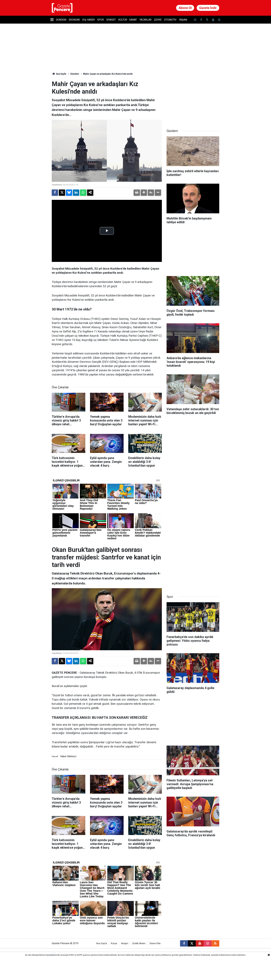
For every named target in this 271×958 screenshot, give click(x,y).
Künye (114, 943)
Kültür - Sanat (127, 19)
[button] (144, 192)
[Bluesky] (69, 192)
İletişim (124, 943)
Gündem (61, 19)
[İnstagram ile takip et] (195, 20)
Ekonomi (74, 19)
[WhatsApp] (83, 192)
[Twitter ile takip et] (207, 20)
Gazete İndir (208, 8)
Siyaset (111, 19)
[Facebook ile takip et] (201, 20)
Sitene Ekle (155, 943)
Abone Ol (185, 8)
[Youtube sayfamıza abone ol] (213, 20)
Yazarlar (145, 19)
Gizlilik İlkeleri (139, 943)
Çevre (158, 19)
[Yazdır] (137, 192)
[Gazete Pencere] (62, 7)
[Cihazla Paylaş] (90, 192)
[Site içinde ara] (219, 20)
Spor (100, 19)
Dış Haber (88, 19)
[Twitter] (62, 192)
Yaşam (183, 19)
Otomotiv (170, 19)
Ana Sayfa (61, 74)
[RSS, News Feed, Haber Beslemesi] (215, 943)
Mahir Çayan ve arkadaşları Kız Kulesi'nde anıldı (108, 74)
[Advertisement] (192, 100)
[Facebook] (55, 192)
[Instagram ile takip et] (207, 943)
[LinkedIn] (76, 192)
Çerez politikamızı (163, 955)
